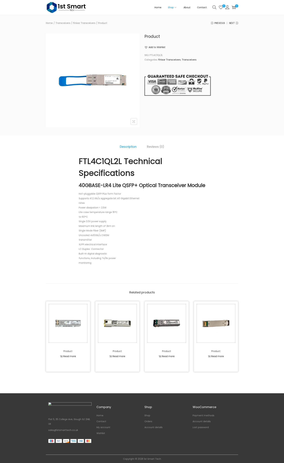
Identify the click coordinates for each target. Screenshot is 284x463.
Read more (69, 356)
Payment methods (203, 415)
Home (49, 23)
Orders (148, 421)
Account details (153, 427)
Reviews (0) (155, 147)
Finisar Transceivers (84, 23)
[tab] (128, 146)
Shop (147, 415)
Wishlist (100, 433)
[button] (154, 47)
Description (128, 147)
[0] (221, 7)
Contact (101, 421)
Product (67, 351)
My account (103, 427)
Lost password (201, 427)
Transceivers (63, 23)
